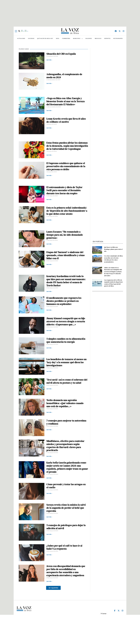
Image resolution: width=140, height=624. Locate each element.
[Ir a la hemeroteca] (19, 31)
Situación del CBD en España (61, 53)
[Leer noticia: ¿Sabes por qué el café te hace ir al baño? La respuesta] (31, 552)
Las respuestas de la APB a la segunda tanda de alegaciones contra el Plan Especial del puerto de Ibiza (113, 283)
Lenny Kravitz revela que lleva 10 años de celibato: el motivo (66, 120)
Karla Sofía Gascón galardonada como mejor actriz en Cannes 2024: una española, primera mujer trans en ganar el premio (67, 467)
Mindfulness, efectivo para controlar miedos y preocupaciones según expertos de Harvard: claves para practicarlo (65, 445)
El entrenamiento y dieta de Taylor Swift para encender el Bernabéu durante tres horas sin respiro (64, 190)
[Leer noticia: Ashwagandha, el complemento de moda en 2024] (31, 81)
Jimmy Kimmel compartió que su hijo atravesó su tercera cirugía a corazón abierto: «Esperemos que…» (65, 321)
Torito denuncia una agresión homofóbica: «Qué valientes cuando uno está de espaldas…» (65, 403)
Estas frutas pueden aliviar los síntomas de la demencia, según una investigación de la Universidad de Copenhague (67, 146)
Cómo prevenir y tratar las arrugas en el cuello (66, 486)
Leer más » (49, 60)
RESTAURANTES (118, 38)
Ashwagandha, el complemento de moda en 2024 (64, 76)
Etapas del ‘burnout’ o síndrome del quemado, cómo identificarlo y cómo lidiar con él (65, 255)
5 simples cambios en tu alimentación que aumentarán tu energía (65, 340)
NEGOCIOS (98, 38)
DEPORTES (107, 38)
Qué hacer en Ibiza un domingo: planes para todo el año (113, 249)
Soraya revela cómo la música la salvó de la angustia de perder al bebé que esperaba (66, 508)
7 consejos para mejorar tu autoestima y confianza (66, 422)
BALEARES (89, 38)
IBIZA (57, 38)
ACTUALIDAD (21, 38)
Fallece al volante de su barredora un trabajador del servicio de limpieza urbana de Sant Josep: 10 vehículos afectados (113, 272)
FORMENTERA (66, 38)
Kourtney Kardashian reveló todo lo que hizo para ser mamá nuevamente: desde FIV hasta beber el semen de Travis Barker (66, 281)
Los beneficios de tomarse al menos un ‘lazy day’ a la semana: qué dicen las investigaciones (66, 362)
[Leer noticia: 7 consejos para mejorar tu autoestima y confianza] (31, 427)
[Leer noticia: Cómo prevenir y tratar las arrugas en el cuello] (31, 491)
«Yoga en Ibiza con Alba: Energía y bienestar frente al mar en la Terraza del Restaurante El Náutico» (65, 101)
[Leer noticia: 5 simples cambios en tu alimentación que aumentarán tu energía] (31, 345)
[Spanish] (26, 31)
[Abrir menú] (16, 31)
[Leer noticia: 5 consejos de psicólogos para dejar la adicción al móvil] (31, 532)
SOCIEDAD (31, 38)
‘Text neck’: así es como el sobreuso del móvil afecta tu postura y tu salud (66, 381)
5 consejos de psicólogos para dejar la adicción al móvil (66, 527)
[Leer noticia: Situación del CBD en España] (31, 60)
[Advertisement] (70, 619)
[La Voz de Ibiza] (70, 31)
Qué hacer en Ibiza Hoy (45, 38)
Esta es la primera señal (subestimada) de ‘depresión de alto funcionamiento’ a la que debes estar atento (66, 210)
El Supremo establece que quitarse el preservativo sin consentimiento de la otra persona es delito (65, 166)
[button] (53, 588)
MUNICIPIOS (76, 38)
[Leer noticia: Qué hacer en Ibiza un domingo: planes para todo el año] (97, 250)
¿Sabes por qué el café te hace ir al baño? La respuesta (64, 547)
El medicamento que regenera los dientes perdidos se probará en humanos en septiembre (63, 301)
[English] (23, 31)
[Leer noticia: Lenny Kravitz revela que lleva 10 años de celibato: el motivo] (31, 125)
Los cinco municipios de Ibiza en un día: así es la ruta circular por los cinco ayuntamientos (113, 259)
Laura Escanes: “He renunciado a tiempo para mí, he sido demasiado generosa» (64, 234)
